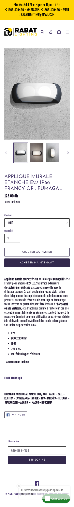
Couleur (8, 215)
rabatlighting (20, 494)
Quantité (8, 230)
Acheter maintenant (37, 262)
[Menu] (67, 32)
